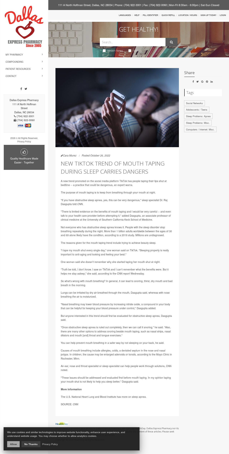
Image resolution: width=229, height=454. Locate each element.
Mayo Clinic (162, 354)
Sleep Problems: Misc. (198, 122)
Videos (137, 50)
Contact (11, 76)
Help (136, 15)
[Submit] (171, 42)
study (131, 235)
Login (223, 15)
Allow (13, 444)
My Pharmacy (14, 54)
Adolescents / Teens (196, 109)
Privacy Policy (24, 141)
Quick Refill (168, 15)
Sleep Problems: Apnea (198, 116)
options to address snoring (101, 331)
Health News (115, 50)
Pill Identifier (150, 15)
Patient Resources (18, 69)
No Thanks (31, 444)
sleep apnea (139, 396)
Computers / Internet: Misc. (200, 129)
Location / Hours (187, 15)
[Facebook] (21, 89)
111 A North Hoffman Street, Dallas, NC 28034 (85, 5)
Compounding (14, 61)
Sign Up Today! (208, 15)
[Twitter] (26, 89)
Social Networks (194, 103)
